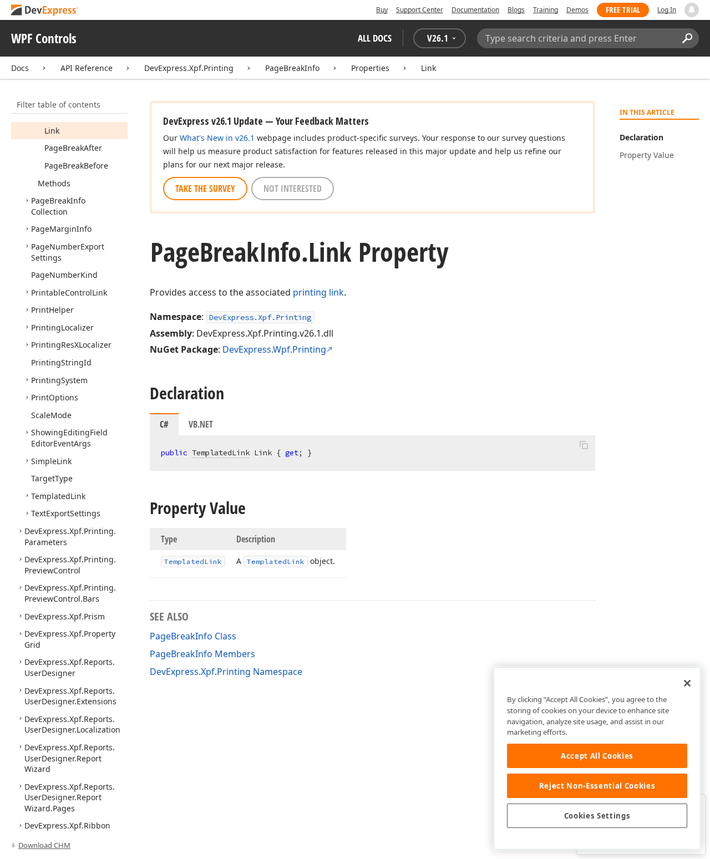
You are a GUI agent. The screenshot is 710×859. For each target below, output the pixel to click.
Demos (577, 9)
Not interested (292, 188)
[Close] (687, 683)
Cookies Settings (597, 816)
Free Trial (623, 9)
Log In (666, 9)
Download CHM (44, 845)
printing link (318, 292)
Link (428, 68)
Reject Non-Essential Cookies (597, 786)
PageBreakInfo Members (202, 654)
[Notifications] (691, 10)
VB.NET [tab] (201, 424)
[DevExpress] (45, 11)
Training (545, 9)
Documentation (475, 9)
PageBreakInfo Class (193, 636)
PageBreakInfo (292, 68)
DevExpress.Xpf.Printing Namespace (226, 671)
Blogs (516, 9)
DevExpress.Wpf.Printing (274, 349)
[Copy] (583, 444)
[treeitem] (51, 130)
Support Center (419, 9)
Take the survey (205, 188)
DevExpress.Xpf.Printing (189, 68)
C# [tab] (164, 424)
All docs (375, 38)
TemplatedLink (221, 453)
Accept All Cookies (597, 756)
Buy (382, 9)
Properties (370, 68)
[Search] (687, 38)
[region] (597, 758)
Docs (20, 68)
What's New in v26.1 (217, 138)
